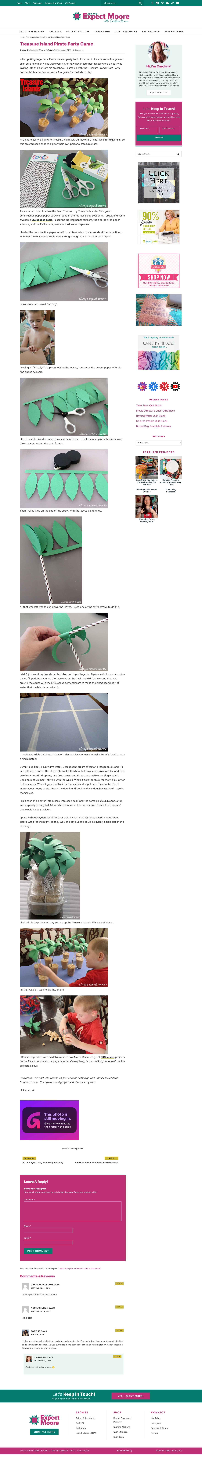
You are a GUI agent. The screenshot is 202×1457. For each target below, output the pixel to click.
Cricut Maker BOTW (86, 1433)
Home (19, 3)
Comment (29, 1199)
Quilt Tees (118, 1437)
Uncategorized (36, 37)
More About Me (159, 93)
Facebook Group (159, 1428)
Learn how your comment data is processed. (80, 1268)
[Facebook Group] (167, 3)
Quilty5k (80, 1423)
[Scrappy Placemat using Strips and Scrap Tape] (171, 477)
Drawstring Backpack (171, 490)
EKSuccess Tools (42, 219)
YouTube (155, 1418)
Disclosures (70, 3)
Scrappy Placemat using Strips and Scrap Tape (171, 482)
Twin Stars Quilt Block (149, 405)
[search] (140, 3)
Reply (119, 1283)
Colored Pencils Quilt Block (151, 421)
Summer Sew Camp (54, 3)
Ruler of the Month (85, 1418)
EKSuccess (107, 1057)
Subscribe (37, 3)
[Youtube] (177, 3)
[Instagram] (157, 3)
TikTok (154, 1433)
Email (27, 1238)
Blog (27, 37)
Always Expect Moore (101, 17)
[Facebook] (152, 3)
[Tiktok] (172, 3)
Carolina (40, 1357)
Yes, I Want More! (130, 1396)
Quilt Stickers (120, 1431)
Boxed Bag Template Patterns (153, 426)
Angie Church (39, 1308)
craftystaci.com (42, 1284)
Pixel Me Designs (174, 1451)
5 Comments (78, 50)
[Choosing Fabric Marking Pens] (146, 516)
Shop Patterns (44, 1431)
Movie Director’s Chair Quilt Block (155, 410)
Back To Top (123, 1451)
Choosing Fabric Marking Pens (147, 520)
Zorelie (35, 1331)
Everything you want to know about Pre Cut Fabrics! (147, 482)
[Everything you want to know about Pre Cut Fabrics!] (146, 477)
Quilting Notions (121, 1427)
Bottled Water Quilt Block (150, 415)
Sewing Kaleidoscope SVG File (147, 490)
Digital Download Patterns (122, 1420)
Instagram (156, 1423)
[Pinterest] (162, 3)
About (27, 3)
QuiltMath (81, 1428)
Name (27, 1226)
